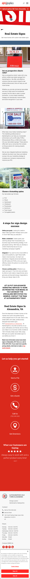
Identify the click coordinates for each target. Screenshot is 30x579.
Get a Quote (15, 396)
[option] (15, 480)
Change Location (13, 501)
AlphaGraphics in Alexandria (13, 324)
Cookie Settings (15, 566)
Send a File (15, 378)
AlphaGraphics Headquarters (16, 503)
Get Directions (15, 434)
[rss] (12, 547)
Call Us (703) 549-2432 (10, 510)
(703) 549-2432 (15, 416)
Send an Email (8, 512)
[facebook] (3, 547)
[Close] (28, 551)
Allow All (15, 576)
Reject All (15, 571)
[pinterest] (9, 547)
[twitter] (6, 547)
